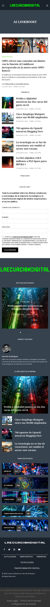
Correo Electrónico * (11, 207)
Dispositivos (7, 57)
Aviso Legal (12, 600)
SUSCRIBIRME (10, 250)
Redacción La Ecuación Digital (17, 84)
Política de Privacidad (30, 600)
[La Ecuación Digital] (25, 6)
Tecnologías (27, 562)
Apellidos (6, 227)
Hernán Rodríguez (10, 356)
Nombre (5, 217)
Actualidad (25, 302)
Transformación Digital (27, 568)
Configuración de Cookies (24, 604)
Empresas (41, 556)
